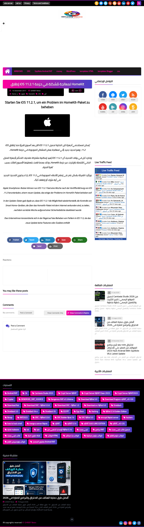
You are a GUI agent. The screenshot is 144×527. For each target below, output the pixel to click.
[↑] (72, 519)
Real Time (110, 239)
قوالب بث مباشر (72, 435)
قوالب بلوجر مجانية (94, 435)
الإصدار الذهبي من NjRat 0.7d (59, 429)
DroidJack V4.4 (32, 411)
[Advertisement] (72, 43)
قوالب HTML (53, 435)
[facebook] (139, 523)
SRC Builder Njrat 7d (65, 417)
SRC (29, 71)
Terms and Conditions (41, 3)
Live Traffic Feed (110, 170)
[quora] (110, 3)
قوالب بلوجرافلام (117, 435)
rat (28, 429)
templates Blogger (105, 71)
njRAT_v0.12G (119, 423)
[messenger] (101, 3)
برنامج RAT (99, 429)
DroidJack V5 (50, 411)
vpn (38, 429)
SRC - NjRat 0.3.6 (42, 417)
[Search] (139, 3)
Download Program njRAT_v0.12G (119, 399)
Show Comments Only (55, 312)
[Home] (7, 71)
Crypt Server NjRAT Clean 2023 (97, 393)
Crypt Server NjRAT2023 (127, 393)
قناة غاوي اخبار (34, 435)
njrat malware (13, 429)
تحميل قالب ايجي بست (121, 429)
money (59, 71)
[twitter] (133, 3)
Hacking (94, 411)
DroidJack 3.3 (12, 411)
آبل (45, 93)
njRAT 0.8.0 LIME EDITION (94, 423)
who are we (8, 3)
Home (14, 93)
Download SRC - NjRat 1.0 (68, 405)
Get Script (102, 239)
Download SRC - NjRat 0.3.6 (38, 405)
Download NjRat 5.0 (89, 399)
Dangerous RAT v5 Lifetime (62, 399)
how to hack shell (14, 423)
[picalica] (116, 523)
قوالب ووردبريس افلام (16, 442)
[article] (68, 275)
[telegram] (106, 3)
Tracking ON (118, 239)
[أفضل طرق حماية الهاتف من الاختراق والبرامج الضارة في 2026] (100, 322)
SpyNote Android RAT (43, 71)
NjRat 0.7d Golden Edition (116, 411)
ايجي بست (83, 429)
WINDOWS (18, 71)
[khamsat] (97, 3)
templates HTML (87, 71)
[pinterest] (128, 3)
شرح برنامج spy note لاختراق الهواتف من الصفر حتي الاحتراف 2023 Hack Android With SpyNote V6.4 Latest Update (123, 349)
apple (23, 93)
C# (26, 393)
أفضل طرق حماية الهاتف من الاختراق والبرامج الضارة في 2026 (122, 323)
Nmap (9, 417)
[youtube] (119, 3)
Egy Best (80, 411)
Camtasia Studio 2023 (44, 393)
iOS (39, 93)
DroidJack (117, 405)
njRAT (57, 423)
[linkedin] (124, 3)
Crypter (10, 399)
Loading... (77, 455)
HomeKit (32, 93)
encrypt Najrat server (109, 417)
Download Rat (13, 405)
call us (18, 3)
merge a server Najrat (38, 423)
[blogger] (115, 3)
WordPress (71, 71)
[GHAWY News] (72, 14)
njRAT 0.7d (71, 423)
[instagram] (125, 523)
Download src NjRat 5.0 (96, 405)
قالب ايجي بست (13, 435)
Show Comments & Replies (79, 312)
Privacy (27, 3)
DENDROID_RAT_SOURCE (32, 399)
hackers (129, 417)
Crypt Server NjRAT (68, 393)
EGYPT (66, 411)
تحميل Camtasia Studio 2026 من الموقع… (110, 183)
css (118, 71)
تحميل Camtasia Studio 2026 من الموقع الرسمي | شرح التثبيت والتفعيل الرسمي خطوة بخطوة (122, 299)
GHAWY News (112, 177)
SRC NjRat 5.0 (87, 417)
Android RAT (12, 393)
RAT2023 (24, 417)
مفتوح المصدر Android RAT (44, 442)
